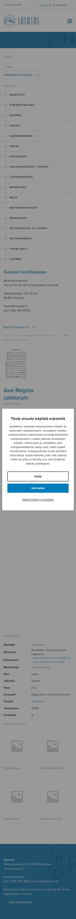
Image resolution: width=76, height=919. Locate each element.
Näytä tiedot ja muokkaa (38, 500)
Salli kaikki (38, 488)
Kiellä (38, 476)
